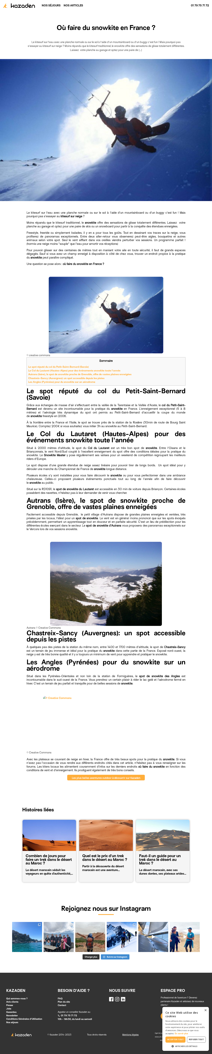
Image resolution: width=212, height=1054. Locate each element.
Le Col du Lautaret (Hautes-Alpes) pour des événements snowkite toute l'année (74, 370)
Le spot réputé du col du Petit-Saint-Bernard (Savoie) (58, 366)
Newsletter (12, 1015)
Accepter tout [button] (175, 1039)
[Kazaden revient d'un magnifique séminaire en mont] (59, 937)
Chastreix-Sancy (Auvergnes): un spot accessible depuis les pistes (66, 378)
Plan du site (64, 1002)
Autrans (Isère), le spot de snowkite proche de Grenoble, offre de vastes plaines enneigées (79, 374)
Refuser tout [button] (196, 1039)
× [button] (205, 1010)
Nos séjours (51, 5)
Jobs (8, 1008)
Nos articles (73, 5)
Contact (62, 1005)
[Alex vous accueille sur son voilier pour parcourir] (27, 937)
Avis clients (12, 1002)
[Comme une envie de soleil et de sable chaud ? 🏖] (185, 937)
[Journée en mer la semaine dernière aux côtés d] (153, 937)
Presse (9, 1005)
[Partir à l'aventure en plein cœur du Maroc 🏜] (90, 937)
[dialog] (185, 1029)
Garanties (11, 1012)
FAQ (60, 998)
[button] (67, 1015)
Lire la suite (35, 875)
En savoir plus (181, 1033)
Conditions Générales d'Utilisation (24, 1019)
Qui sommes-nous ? (17, 998)
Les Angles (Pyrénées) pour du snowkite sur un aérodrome (61, 381)
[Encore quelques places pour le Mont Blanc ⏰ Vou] (122, 937)
